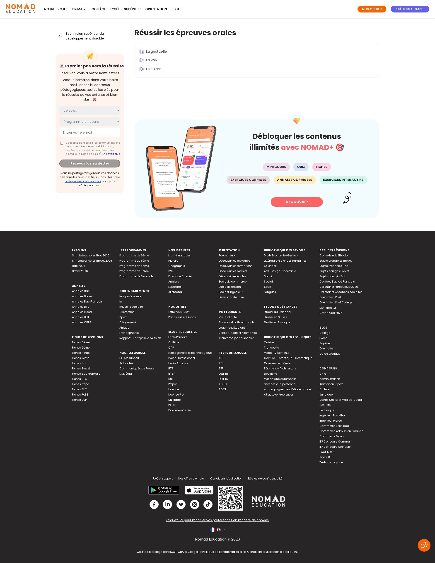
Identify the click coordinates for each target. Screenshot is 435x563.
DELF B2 (224, 379)
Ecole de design (230, 287)
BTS (171, 368)
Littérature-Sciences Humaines (285, 261)
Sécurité (325, 405)
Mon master (327, 308)
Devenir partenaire (231, 297)
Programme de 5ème (134, 261)
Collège (99, 9)
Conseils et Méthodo (333, 255)
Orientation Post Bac (333, 297)
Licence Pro (176, 394)
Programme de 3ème (134, 271)
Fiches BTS (79, 379)
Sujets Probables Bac (333, 266)
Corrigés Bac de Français (337, 281)
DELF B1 (223, 374)
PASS (171, 405)
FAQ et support (129, 358)
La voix (151, 60)
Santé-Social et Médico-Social (340, 400)
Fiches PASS (80, 394)
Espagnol (174, 287)
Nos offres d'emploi (191, 478)
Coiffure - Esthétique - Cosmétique (288, 358)
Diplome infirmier (179, 410)
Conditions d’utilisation (263, 552)
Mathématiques (179, 255)
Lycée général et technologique (190, 353)
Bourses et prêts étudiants (237, 322)
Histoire (173, 261)
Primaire (79, 9)
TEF (221, 368)
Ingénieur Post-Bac (332, 415)
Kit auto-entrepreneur (278, 394)
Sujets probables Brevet (335, 261)
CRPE (322, 374)
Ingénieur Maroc (330, 421)
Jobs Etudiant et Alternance (238, 333)
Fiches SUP (79, 400)
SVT (171, 271)
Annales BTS (80, 307)
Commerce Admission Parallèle (341, 431)
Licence (173, 389)
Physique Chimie (179, 276)
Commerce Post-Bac (334, 426)
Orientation (156, 9)
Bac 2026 (78, 266)
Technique (326, 410)
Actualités (126, 363)
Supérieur (132, 9)
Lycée (114, 9)
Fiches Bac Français (86, 374)
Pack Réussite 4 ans (182, 317)
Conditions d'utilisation (226, 478)
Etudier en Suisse (275, 317)
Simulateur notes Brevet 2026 (92, 261)
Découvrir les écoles (232, 276)
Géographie (176, 266)
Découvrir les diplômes (234, 261)
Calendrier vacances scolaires (340, 292)
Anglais (173, 281)
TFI (220, 358)
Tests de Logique (331, 462)
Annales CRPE (81, 322)
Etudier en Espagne (277, 322)
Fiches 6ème (80, 342)
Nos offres (372, 9)
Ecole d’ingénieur (230, 292)
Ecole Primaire (177, 337)
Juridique (326, 394)
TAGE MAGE (327, 452)
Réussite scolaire (131, 307)
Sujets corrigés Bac (332, 276)
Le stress (154, 68)
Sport (123, 317)
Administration (329, 379)
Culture (324, 389)
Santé (268, 276)
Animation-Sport (331, 384)
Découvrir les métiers (233, 271)
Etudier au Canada (277, 312)
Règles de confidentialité (265, 478)
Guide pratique (329, 354)
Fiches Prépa (80, 384)
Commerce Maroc (332, 436)
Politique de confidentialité (83, 181)
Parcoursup (227, 255)
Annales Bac (81, 291)
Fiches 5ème (80, 347)
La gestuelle (156, 51)
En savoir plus (111, 154)
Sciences (270, 266)
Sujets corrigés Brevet (334, 271)
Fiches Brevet (81, 368)
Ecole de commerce (232, 281)
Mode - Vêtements (276, 353)
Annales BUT (80, 317)
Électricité (270, 374)
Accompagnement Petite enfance (287, 389)
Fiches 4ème (80, 353)
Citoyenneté (127, 322)
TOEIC (223, 384)
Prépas (173, 384)
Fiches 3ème (80, 358)
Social (268, 281)
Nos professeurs (130, 296)
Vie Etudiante (228, 317)
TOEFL (222, 389)
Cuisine (269, 342)
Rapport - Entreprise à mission (140, 338)
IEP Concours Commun (335, 441)
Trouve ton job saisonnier (236, 338)
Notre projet (56, 9)
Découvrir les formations (235, 266)
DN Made (174, 400)
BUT (171, 379)
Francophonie (129, 333)
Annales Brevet (82, 296)
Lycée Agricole (178, 363)
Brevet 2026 (80, 271)
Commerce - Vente (277, 363)
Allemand (175, 292)
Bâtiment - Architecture (280, 368)
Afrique (124, 327)
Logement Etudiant (232, 327)
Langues (270, 292)
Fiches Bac (79, 363)
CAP (171, 347)
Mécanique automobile (280, 379)
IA (120, 301)
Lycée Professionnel (181, 358)
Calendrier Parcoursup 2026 (338, 287)
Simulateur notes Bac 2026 (90, 255)
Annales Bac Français (87, 301)
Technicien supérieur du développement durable (84, 36)
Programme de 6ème (134, 255)
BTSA (171, 374)
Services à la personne (279, 384)
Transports (271, 347)
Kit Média (125, 374)
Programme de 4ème (134, 266)
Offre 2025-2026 (179, 312)
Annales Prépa (82, 312)
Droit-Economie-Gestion (281, 255)
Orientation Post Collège (335, 302)
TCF (221, 363)
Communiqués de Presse (136, 368)
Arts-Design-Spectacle (280, 271)
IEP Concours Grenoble (334, 447)
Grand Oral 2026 (330, 313)
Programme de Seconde (136, 276)
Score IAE (325, 457)
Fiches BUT (79, 389)
